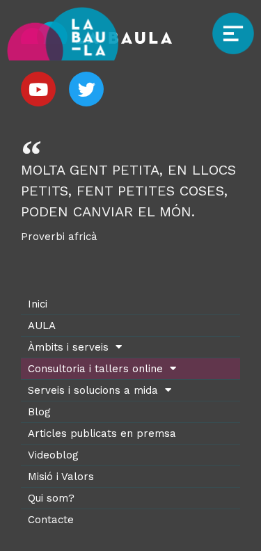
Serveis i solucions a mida (93, 390)
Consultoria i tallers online (95, 368)
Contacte (51, 519)
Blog (39, 412)
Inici (37, 304)
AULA (42, 325)
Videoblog (53, 455)
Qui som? (51, 498)
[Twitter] (86, 89)
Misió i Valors (61, 476)
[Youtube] (38, 89)
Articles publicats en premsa (102, 433)
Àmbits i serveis (68, 347)
